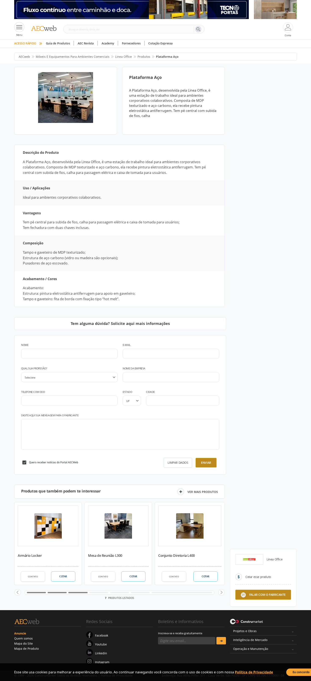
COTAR (63, 576)
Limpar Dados (178, 463)
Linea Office (123, 57)
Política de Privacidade (254, 672)
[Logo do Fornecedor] (249, 559)
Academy (108, 43)
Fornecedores (131, 43)
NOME (24, 345)
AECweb (24, 57)
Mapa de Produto (26, 649)
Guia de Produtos (58, 43)
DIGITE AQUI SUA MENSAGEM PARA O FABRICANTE (49, 415)
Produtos (144, 57)
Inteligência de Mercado (250, 640)
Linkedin (101, 653)
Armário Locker (30, 555)
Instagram (102, 662)
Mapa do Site (23, 643)
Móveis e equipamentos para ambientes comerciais (72, 57)
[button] (17, 592)
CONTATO (33, 576)
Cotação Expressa (160, 43)
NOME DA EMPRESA (134, 368)
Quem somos (23, 638)
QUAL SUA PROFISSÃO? (34, 368)
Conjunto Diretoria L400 (176, 555)
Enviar (206, 463)
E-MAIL (127, 345)
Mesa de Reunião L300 (105, 555)
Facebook (101, 635)
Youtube (101, 644)
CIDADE (150, 392)
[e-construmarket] (246, 621)
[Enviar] (221, 640)
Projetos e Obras (245, 631)
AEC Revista (86, 43)
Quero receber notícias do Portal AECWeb (53, 462)
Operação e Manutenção (250, 649)
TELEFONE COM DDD (33, 392)
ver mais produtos (202, 492)
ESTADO (127, 392)
